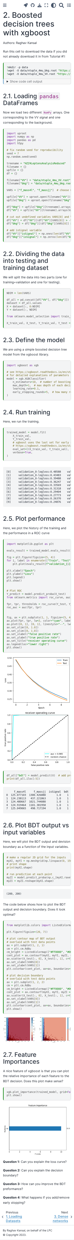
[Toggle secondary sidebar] (68, 5)
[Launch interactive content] (25, 5)
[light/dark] (53, 5)
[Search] (61, 5)
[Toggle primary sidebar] (5, 5)
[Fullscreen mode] (46, 5)
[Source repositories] (32, 5)
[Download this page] (39, 5)
